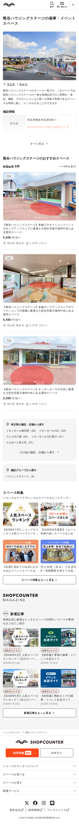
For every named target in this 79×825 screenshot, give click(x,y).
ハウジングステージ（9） (21, 476)
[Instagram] (43, 803)
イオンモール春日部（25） (21, 430)
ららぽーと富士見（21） (20, 442)
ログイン (56, 753)
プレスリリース (56, 810)
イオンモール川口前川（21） (48, 436)
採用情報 (33, 810)
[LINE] (52, 803)
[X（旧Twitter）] (27, 803)
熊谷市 (23, 84)
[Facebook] (35, 803)
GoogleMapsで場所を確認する (46, 127)
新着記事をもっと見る (37, 713)
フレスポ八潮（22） (18, 436)
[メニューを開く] (73, 5)
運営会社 (15, 810)
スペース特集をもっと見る (37, 580)
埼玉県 (11, 84)
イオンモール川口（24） (53, 430)
